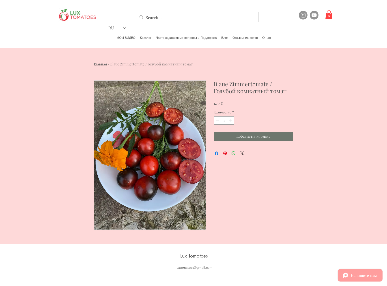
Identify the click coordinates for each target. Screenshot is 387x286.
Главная (100, 64)
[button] (329, 14)
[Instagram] (303, 15)
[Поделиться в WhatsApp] (233, 153)
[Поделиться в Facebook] (216, 153)
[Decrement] (217, 120)
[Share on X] (242, 153)
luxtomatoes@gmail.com (194, 267)
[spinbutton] (224, 120)
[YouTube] (314, 15)
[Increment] (231, 120)
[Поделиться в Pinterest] (225, 153)
